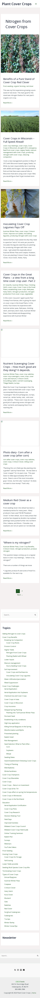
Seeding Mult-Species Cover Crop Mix (16, 867)
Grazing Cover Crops (10, 854)
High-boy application (12, 723)
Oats (6, 902)
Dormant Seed (9, 716)
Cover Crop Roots (12, 643)
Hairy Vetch (7, 292)
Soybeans (9, 750)
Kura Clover (8, 895)
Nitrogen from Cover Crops (16, 653)
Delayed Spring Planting (13, 710)
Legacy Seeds (25, 150)
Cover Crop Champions (10, 775)
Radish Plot (8, 837)
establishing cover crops (17, 289)
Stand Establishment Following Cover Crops (20, 761)
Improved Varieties (11, 823)
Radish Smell (8, 737)
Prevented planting (11, 733)
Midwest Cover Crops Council (15, 826)
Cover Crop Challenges (10, 686)
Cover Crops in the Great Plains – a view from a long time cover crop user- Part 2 (19, 278)
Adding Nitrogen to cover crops (13, 634)
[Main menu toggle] (36, 4)
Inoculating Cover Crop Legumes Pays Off (16, 225)
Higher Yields (9, 650)
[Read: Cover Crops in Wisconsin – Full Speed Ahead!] (20, 121)
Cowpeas (7, 884)
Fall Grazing (8, 860)
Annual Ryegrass (10, 877)
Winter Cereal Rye (10, 926)
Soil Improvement (10, 669)
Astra (34, 993)
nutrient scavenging (24, 381)
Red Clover (8, 909)
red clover (29, 86)
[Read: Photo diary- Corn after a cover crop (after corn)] (20, 433)
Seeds (20, 982)
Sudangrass (8, 916)
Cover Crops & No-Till (10, 789)
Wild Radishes (9, 768)
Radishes (7, 905)
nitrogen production (19, 292)
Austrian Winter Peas (11, 231)
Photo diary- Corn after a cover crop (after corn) (17, 454)
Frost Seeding (7, 851)
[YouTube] (21, 970)
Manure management (12, 663)
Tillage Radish (8, 383)
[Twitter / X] (15, 970)
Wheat (8, 754)
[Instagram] (18, 970)
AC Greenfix (7, 285)
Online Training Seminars (13, 833)
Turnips (7, 919)
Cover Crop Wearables (10, 778)
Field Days (8, 819)
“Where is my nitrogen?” (17, 542)
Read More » (7, 103)
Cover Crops (6, 782)
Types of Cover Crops (10, 874)
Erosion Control (10, 646)
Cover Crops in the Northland (13, 799)
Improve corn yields (16, 233)
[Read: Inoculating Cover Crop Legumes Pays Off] (20, 203)
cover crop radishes (26, 374)
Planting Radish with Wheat (16, 656)
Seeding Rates (9, 757)
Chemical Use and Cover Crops (15, 696)
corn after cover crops (11, 459)
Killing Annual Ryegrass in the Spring (17, 727)
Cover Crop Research (12, 812)
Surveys (7, 840)
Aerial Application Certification (15, 805)
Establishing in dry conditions (15, 720)
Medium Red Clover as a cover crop (17, 501)
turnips (17, 383)
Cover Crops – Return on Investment (15, 785)
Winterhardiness (10, 771)
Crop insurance (10, 706)
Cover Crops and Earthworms (17, 672)
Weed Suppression (11, 683)
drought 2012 (23, 148)
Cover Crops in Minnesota (11, 796)
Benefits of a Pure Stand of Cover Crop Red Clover (18, 80)
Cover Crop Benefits (26, 547)
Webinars (7, 844)
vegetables (29, 294)
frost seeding (8, 86)
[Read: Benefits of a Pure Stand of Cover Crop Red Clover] (20, 53)
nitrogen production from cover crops (18, 293)
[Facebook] (24, 970)
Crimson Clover (22, 379)
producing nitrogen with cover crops (18, 153)
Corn (8, 747)
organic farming (19, 86)
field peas (30, 289)
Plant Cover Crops (16, 4)
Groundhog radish (10, 381)
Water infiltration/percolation (15, 679)
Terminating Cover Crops (11, 871)
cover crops (23, 146)
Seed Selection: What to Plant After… (17, 744)
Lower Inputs (9, 660)
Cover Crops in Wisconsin (13, 703)
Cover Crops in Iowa (11, 699)
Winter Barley (9, 923)
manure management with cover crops (19, 151)
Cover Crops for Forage (13, 857)
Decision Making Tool (12, 816)
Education (6, 803)
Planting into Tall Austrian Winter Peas (20, 713)
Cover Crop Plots (10, 809)
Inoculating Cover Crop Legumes (18, 676)
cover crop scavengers (11, 376)
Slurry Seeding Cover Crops (16, 666)
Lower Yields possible (10, 864)
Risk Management (11, 740)
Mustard (7, 898)
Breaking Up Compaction (13, 640)
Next (20, 595)
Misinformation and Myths (14, 730)
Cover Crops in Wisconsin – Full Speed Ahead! (18, 140)
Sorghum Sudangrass (12, 912)
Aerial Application (10, 689)
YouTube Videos (10, 847)
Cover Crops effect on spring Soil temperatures (19, 792)
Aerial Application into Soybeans (16, 692)
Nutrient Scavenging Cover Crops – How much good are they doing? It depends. (19, 367)
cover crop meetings (10, 146)
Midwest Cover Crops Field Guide (16, 830)
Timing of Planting (11, 764)
